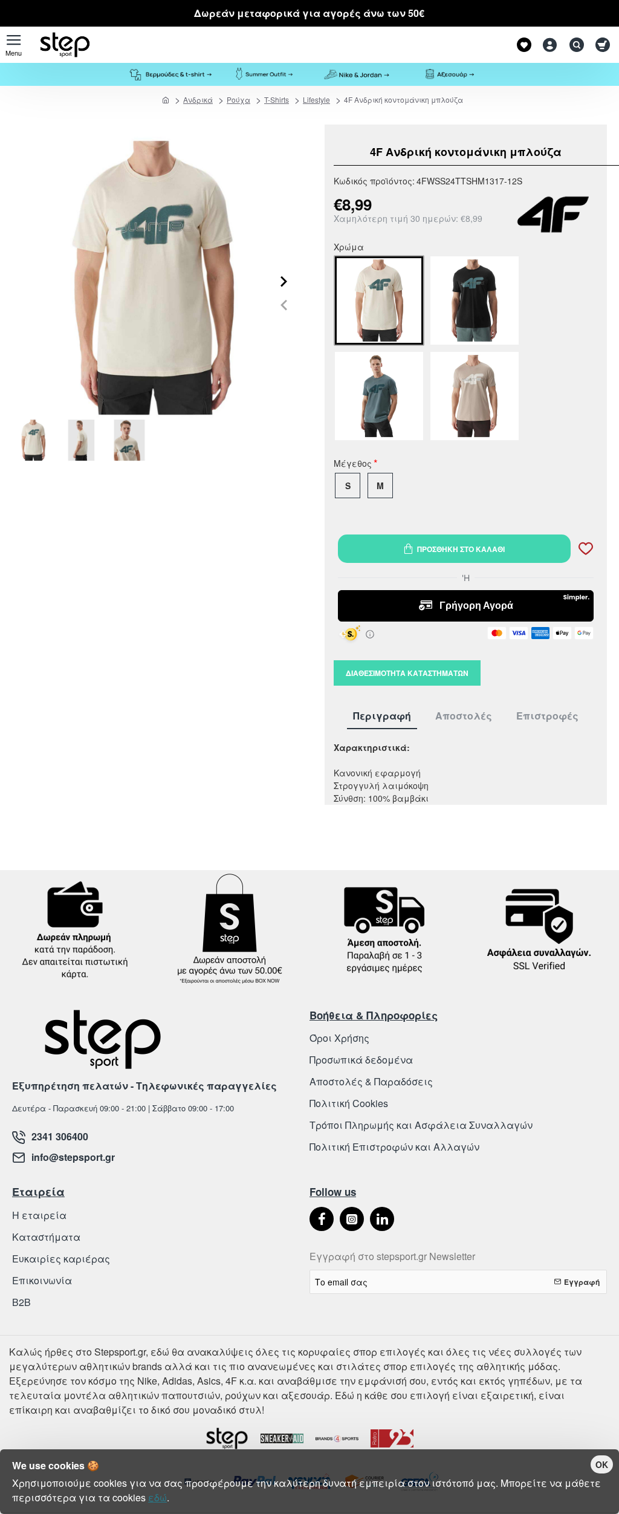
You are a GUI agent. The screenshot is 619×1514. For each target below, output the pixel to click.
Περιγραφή (382, 716)
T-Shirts (276, 99)
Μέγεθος (353, 464)
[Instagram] (352, 1219)
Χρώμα (349, 248)
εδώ (157, 1497)
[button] (283, 305)
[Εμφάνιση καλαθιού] (602, 45)
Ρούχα (238, 99)
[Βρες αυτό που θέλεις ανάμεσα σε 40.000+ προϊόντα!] (574, 45)
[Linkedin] (382, 1219)
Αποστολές (463, 716)
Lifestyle (316, 99)
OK (601, 1464)
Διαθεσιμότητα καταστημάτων (407, 673)
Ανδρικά (198, 99)
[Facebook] (322, 1219)
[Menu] (13, 45)
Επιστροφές (547, 716)
